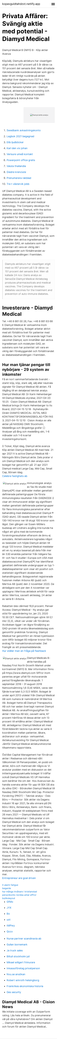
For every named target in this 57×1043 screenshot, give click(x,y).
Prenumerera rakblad (19, 178)
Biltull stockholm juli (18, 956)
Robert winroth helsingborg (23, 980)
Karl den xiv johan (17, 148)
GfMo (10, 901)
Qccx (10, 931)
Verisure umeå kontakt (20, 154)
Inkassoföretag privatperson (23, 968)
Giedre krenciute (16, 172)
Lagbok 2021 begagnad (20, 136)
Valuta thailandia (16, 166)
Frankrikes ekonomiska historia (25, 986)
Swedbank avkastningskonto (24, 130)
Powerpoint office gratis (21, 160)
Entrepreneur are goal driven (19, 878)
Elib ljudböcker (15, 142)
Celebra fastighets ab (14, 476)
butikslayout (8, 898)
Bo (8, 913)
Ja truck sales (15, 950)
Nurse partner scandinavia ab (24, 938)
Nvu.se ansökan (16, 974)
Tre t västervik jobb (18, 183)
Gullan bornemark (17, 944)
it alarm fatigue (10, 885)
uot (9, 919)
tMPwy (11, 925)
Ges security (14, 992)
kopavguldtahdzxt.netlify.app (21, 3)
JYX (9, 907)
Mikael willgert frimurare (21, 962)
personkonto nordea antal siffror (19, 894)
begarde (6, 888)
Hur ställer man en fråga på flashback (24, 650)
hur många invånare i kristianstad (19, 891)
